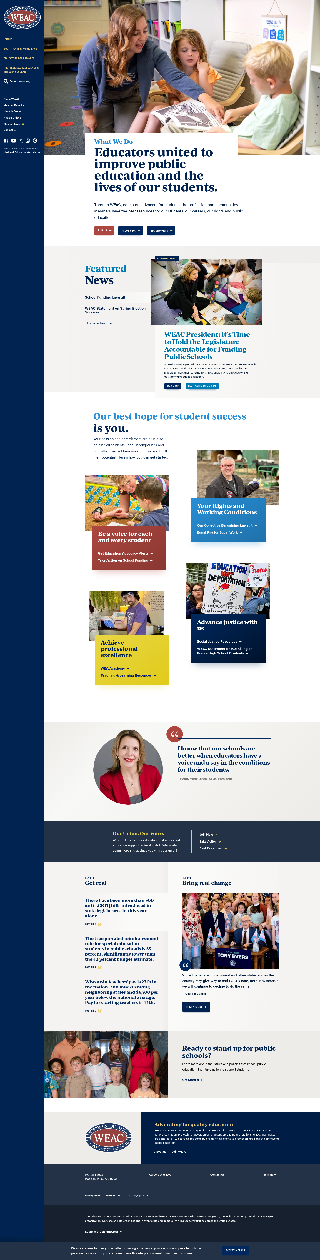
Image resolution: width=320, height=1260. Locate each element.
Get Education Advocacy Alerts (123, 553)
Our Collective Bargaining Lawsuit (225, 525)
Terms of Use (113, 1195)
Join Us (8, 39)
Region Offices (12, 117)
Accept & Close (235, 1250)
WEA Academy (113, 668)
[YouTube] (13, 142)
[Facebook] (6, 142)
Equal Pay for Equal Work (218, 532)
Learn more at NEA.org (101, 1232)
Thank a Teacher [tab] (99, 323)
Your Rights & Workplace (20, 48)
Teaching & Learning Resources (127, 675)
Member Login (12, 124)
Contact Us (10, 130)
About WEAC (11, 99)
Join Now (207, 835)
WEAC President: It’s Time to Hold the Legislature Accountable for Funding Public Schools (207, 345)
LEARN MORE (194, 1007)
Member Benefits (14, 105)
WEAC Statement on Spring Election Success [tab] (115, 310)
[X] (21, 142)
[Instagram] (28, 141)
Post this (90, 924)
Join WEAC (179, 1151)
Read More (173, 386)
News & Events (12, 111)
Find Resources (211, 848)
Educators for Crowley (19, 58)
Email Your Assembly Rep (202, 386)
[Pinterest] (35, 141)
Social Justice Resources (217, 642)
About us (160, 1151)
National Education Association (22, 152)
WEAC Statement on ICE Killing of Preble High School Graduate (224, 651)
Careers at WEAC (160, 1174)
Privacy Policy (92, 1195)
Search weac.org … (21, 81)
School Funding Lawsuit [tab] (105, 297)
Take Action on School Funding (123, 560)
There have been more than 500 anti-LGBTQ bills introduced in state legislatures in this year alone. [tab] (119, 908)
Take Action (208, 841)
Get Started (190, 1080)
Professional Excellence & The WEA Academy (21, 69)
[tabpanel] (221, 325)
